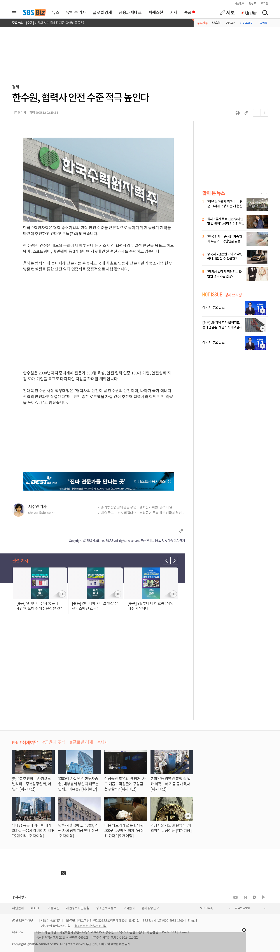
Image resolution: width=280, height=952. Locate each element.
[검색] (265, 12)
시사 (173, 12)
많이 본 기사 (76, 12)
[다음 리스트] (174, 560)
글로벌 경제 (102, 12)
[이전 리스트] (166, 560)
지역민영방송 (242, 908)
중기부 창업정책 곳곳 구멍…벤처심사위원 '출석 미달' (137, 507)
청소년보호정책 (106, 908)
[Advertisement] (33, 902)
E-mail (192, 921)
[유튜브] (235, 897)
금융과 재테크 (130, 12)
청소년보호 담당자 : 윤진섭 (91, 926)
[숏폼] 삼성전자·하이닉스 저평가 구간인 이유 (54, 23)
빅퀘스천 (155, 12)
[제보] (227, 12)
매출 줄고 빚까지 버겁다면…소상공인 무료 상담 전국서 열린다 (143, 513)
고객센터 (129, 908)
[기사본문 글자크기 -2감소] (257, 113)
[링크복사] (246, 113)
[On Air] (249, 12)
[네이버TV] (263, 897)
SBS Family (206, 908)
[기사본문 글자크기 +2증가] (264, 113)
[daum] (254, 897)
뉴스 (55, 12)
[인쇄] (237, 113)
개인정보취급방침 (77, 908)
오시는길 (134, 921)
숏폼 (186, 11)
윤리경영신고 (150, 908)
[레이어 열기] (15, 12)
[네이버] (245, 897)
